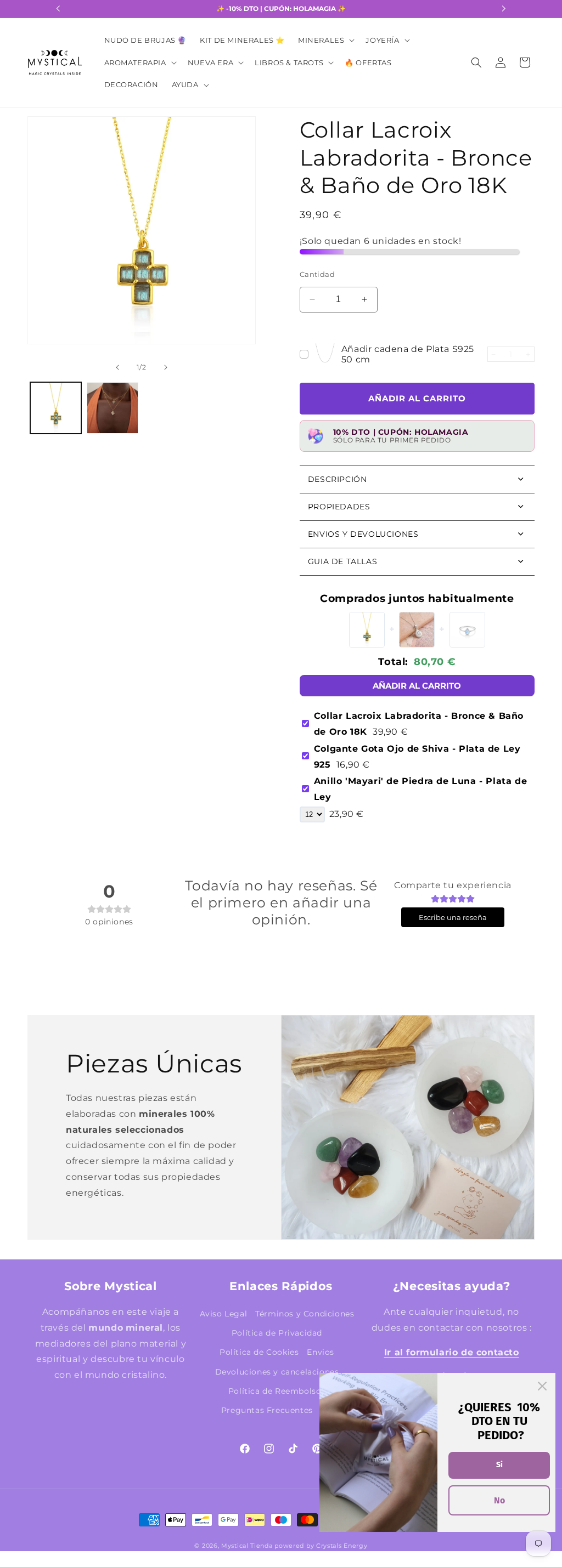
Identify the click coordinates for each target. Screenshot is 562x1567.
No (499, 1500)
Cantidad (317, 274)
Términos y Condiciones (304, 1314)
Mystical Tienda (247, 1545)
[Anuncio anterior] (58, 8)
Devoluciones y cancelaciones (277, 1372)
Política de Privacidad (277, 1333)
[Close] (542, 1386)
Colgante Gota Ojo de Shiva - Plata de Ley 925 (417, 756)
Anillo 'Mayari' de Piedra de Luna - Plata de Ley (420, 789)
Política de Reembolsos (276, 1391)
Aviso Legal (224, 1314)
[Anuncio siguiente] (504, 8)
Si (499, 1464)
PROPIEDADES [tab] (339, 507)
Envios (320, 1352)
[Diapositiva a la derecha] (237, 248)
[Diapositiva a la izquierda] (46, 248)
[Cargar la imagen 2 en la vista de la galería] (112, 407)
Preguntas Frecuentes (267, 1410)
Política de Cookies (259, 1352)
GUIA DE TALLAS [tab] (342, 561)
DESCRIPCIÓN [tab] (337, 479)
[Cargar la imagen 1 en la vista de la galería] (55, 407)
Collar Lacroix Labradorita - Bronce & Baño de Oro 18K (419, 724)
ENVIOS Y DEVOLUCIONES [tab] (363, 534)
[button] (325, 40)
